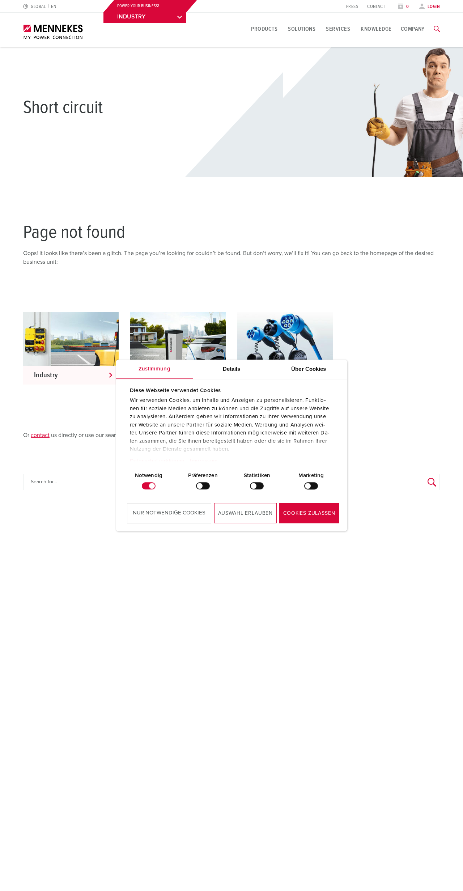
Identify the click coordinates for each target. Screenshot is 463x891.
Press (352, 6)
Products (264, 29)
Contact (376, 6)
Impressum (204, 461)
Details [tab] (232, 369)
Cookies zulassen (309, 513)
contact (40, 435)
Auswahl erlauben (245, 513)
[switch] (203, 485)
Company (413, 29)
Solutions (301, 29)
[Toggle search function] (437, 29)
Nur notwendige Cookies (169, 512)
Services (338, 29)
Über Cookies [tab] (308, 369)
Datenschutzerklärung (157, 461)
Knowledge (376, 29)
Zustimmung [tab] (154, 369)
